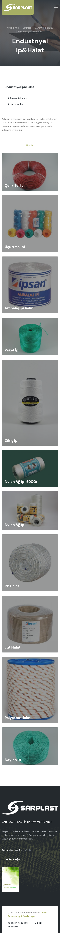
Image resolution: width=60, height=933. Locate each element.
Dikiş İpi (11, 440)
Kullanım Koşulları (18, 922)
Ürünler (27, 27)
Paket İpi (12, 350)
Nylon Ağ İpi (15, 524)
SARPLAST (13, 27)
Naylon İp (13, 760)
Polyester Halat (18, 718)
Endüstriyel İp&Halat (30, 31)
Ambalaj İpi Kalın (19, 308)
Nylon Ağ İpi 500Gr (21, 481)
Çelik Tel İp (14, 185)
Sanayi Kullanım (44, 27)
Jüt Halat (12, 647)
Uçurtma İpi (15, 247)
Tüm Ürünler (16, 104)
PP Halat (12, 586)
